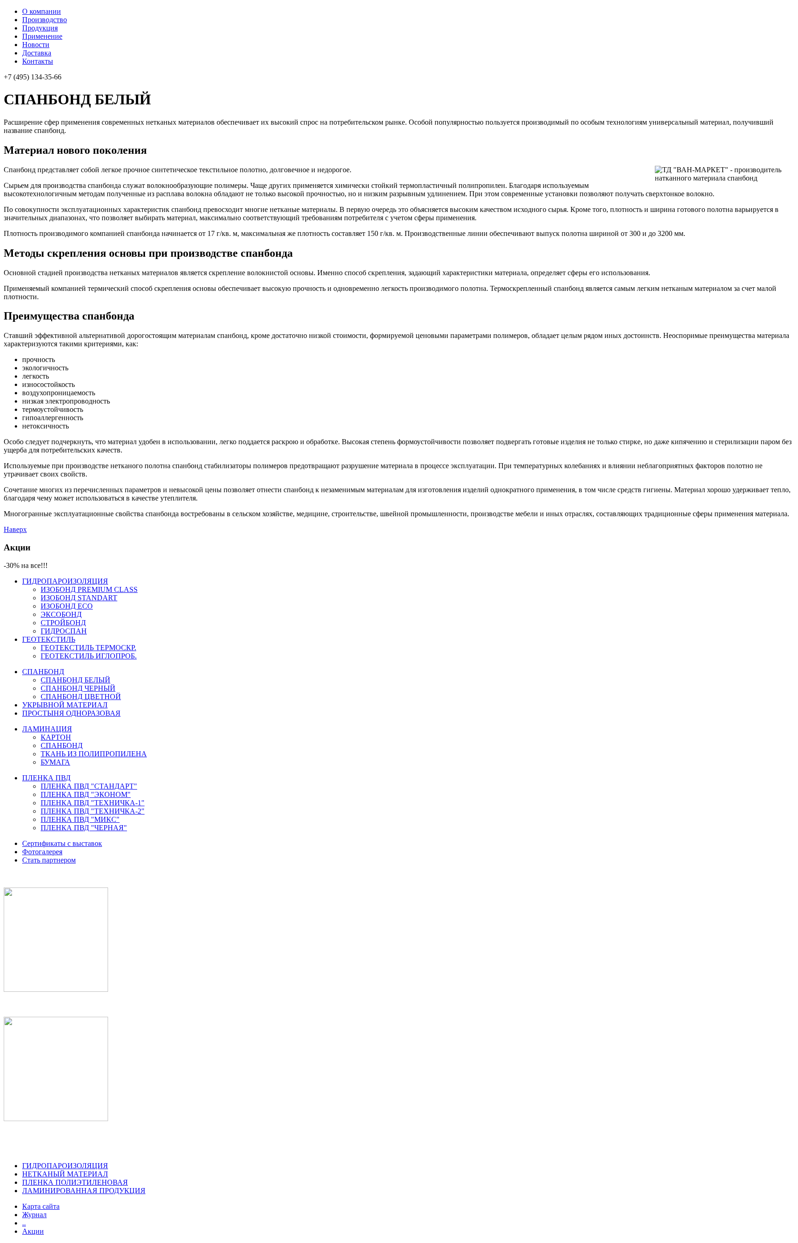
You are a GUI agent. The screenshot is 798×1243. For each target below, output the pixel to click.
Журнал (34, 1215)
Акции (33, 1231)
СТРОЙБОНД (63, 623)
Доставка (36, 53)
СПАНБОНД (43, 672)
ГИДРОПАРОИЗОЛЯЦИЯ (65, 581)
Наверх (15, 529)
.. (24, 1223)
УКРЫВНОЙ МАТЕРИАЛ (65, 705)
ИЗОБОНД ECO (67, 606)
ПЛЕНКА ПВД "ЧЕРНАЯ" (84, 828)
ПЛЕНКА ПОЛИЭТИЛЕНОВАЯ (75, 1182)
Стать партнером (49, 860)
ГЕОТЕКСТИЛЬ (48, 639)
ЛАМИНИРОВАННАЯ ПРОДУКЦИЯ (83, 1191)
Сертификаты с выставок (62, 843)
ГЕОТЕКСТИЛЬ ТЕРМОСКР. (88, 648)
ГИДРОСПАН (64, 631)
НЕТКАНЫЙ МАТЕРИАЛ (65, 1174)
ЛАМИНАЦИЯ (47, 729)
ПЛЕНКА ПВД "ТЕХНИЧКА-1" (93, 803)
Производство (44, 20)
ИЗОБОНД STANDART (79, 598)
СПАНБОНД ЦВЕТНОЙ (81, 696)
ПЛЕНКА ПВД (46, 778)
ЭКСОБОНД (61, 614)
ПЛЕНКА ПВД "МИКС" (80, 819)
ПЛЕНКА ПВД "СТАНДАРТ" (89, 786)
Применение (42, 36)
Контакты (37, 61)
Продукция (40, 28)
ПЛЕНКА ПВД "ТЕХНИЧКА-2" (93, 811)
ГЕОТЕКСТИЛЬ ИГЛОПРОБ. (89, 656)
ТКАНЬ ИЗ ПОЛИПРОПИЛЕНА (94, 754)
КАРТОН (56, 737)
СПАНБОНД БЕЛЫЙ (75, 680)
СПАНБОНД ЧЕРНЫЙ (78, 688)
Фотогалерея (42, 852)
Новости (35, 44)
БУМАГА (55, 762)
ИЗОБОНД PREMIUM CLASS (89, 589)
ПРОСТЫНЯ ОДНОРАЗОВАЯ (71, 713)
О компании (41, 11)
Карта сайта (41, 1206)
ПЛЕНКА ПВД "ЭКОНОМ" (86, 794)
